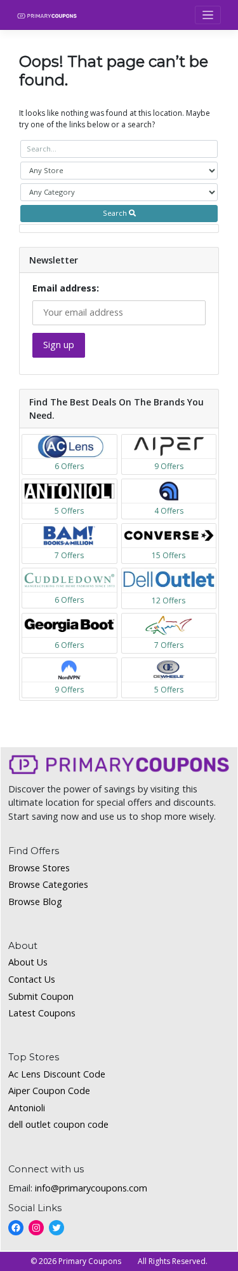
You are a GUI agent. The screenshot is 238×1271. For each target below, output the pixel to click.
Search (116, 213)
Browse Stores (39, 868)
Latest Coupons (42, 1013)
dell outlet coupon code (58, 1124)
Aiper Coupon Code (49, 1091)
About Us (28, 962)
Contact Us (31, 979)
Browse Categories (48, 884)
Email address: (65, 288)
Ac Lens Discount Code (56, 1074)
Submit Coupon (41, 996)
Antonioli (26, 1108)
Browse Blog (35, 901)
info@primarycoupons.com (91, 1188)
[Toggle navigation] (208, 15)
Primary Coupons (89, 1261)
